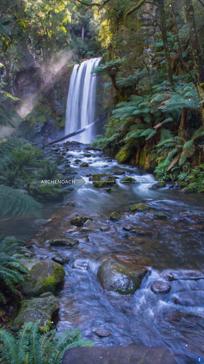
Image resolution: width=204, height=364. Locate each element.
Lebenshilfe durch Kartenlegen (96, 181)
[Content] (101, 356)
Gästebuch (124, 181)
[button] (199, 359)
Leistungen (140, 181)
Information (157, 181)
